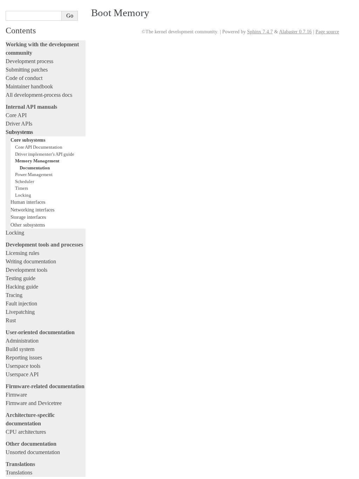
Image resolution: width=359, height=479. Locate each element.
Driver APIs (19, 124)
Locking (23, 195)
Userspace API (22, 374)
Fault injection (21, 303)
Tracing (14, 295)
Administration (22, 341)
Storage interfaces (28, 217)
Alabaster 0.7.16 (295, 31)
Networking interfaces (32, 209)
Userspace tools (23, 366)
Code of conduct (24, 78)
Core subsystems (28, 140)
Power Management (34, 174)
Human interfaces (28, 202)
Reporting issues (24, 357)
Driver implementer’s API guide (44, 154)
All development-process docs (39, 95)
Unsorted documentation (33, 452)
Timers (21, 188)
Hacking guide (22, 287)
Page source (327, 31)
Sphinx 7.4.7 (260, 31)
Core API (16, 115)
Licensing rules (22, 253)
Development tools (26, 270)
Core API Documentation (38, 147)
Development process (29, 61)
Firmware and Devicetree (34, 403)
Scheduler (24, 181)
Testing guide (20, 278)
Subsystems (19, 132)
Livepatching (20, 312)
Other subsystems (28, 225)
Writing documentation (31, 261)
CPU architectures (26, 432)
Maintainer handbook (29, 86)
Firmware (16, 395)
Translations (19, 472)
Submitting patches (27, 70)
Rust (11, 320)
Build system (20, 349)
